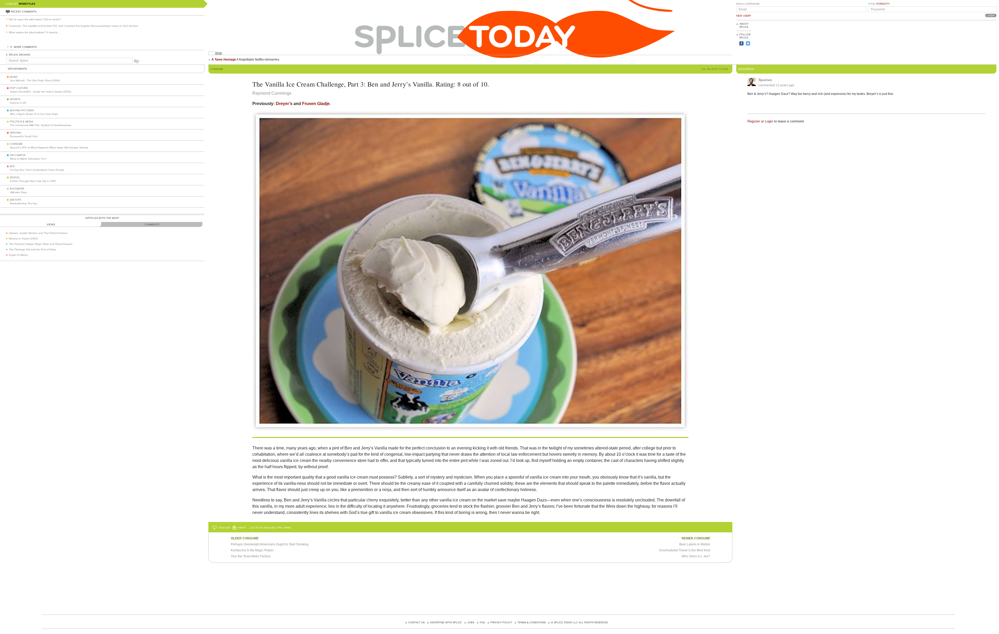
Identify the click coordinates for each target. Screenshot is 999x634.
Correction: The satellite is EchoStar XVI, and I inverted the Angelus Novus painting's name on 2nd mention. (74, 25)
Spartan (765, 80)
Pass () (879, 3)
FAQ (482, 622)
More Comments (25, 47)
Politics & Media (21, 121)
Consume (16, 144)
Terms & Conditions (531, 622)
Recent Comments (23, 11)
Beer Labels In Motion (694, 544)
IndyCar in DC (18, 102)
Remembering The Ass (23, 203)
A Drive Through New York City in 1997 (33, 181)
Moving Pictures (22, 110)
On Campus (17, 155)
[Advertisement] (973, 41)
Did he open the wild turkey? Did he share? (35, 19)
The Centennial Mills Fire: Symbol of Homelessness (40, 125)
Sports (15, 99)
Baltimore (17, 188)
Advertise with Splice (446, 622)
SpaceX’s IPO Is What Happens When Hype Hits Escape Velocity (49, 147)
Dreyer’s (284, 103)
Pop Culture (19, 88)
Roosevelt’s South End (23, 136)
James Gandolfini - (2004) (40, 91)
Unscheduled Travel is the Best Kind (684, 550)
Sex (12, 166)
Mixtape (15, 199)
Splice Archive (19, 54)
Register (753, 121)
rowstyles (27, 3)
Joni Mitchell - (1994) (35, 80)
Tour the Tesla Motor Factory (251, 556)
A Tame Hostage (224, 59)
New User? (743, 15)
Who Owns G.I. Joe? (696, 556)
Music (14, 77)
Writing (15, 132)
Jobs (470, 622)
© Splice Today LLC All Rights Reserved (579, 622)
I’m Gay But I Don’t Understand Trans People (37, 169)
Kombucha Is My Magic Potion (252, 550)
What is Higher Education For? (28, 158)
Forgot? (883, 3)
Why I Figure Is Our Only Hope (34, 114)
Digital (15, 177)
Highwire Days (18, 192)
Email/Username (748, 3)
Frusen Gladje (316, 103)
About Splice (743, 25)
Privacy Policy (501, 622)
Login (769, 121)
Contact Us (416, 622)
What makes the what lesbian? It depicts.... (35, 32)
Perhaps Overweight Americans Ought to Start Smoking (270, 544)
